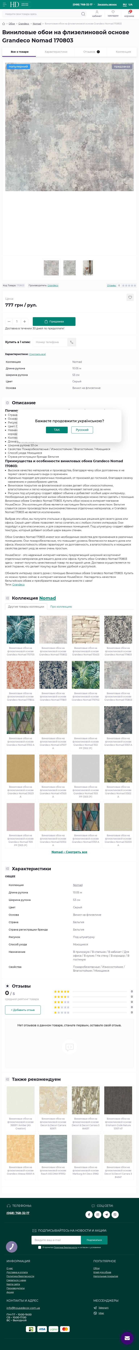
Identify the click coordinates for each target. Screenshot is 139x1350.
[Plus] (24, 321)
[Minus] (9, 321)
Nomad (37, 23)
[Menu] (5, 4)
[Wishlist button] (130, 297)
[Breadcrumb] (3, 23)
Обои (12, 23)
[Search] (83, 14)
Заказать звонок (107, 4)
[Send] (72, 342)
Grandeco (23, 23)
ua (130, 4)
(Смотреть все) (37, 354)
